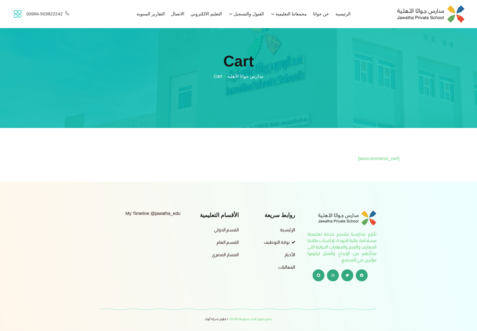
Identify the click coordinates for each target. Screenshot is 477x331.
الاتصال (177, 13)
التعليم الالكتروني (206, 13)
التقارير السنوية (151, 13)
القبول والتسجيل (249, 13)
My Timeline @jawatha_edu (152, 213)
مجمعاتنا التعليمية (291, 13)
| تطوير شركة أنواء (216, 319)
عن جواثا (321, 13)
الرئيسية (343, 13)
